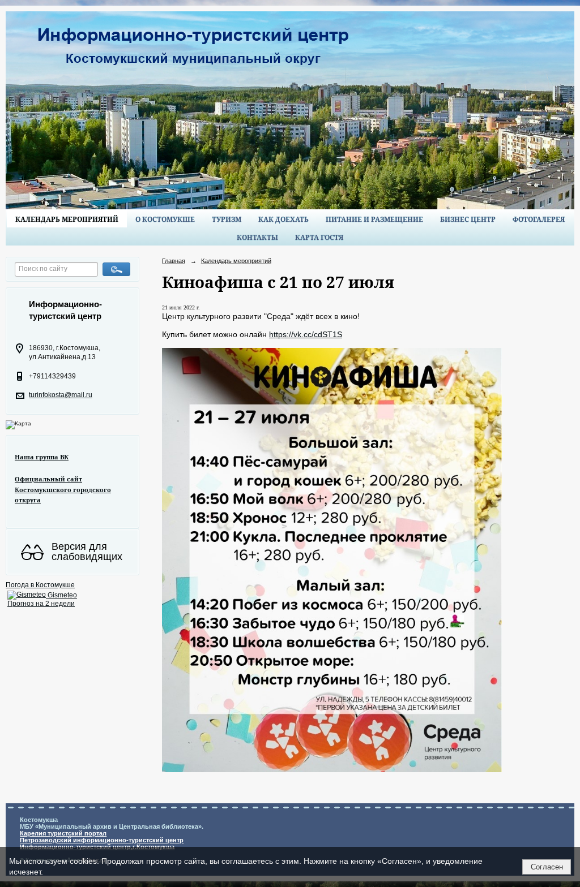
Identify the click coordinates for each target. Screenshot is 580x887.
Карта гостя (319, 237)
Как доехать (283, 219)
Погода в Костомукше (40, 585)
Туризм (226, 219)
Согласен (547, 867)
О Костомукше (165, 219)
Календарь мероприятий (66, 219)
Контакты (257, 237)
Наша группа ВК (42, 457)
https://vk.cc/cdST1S (305, 334)
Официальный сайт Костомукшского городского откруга (63, 489)
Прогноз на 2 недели (41, 604)
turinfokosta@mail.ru (60, 395)
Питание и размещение (374, 219)
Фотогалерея (539, 219)
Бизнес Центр (468, 219)
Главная (173, 260)
